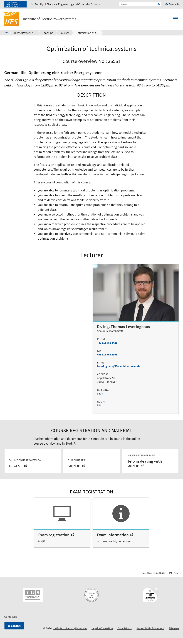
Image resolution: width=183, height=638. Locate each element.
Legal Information (102, 628)
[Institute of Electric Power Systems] (5, 32)
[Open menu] (176, 19)
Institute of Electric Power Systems (49, 19)
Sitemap (174, 628)
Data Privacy (124, 628)
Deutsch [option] (174, 4)
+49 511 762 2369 (107, 354)
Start (159, 4)
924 (99, 405)
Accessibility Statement (150, 628)
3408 (100, 393)
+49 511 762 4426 (107, 342)
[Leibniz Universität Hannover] (15, 4)
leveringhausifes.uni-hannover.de (118, 366)
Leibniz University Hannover (70, 628)
